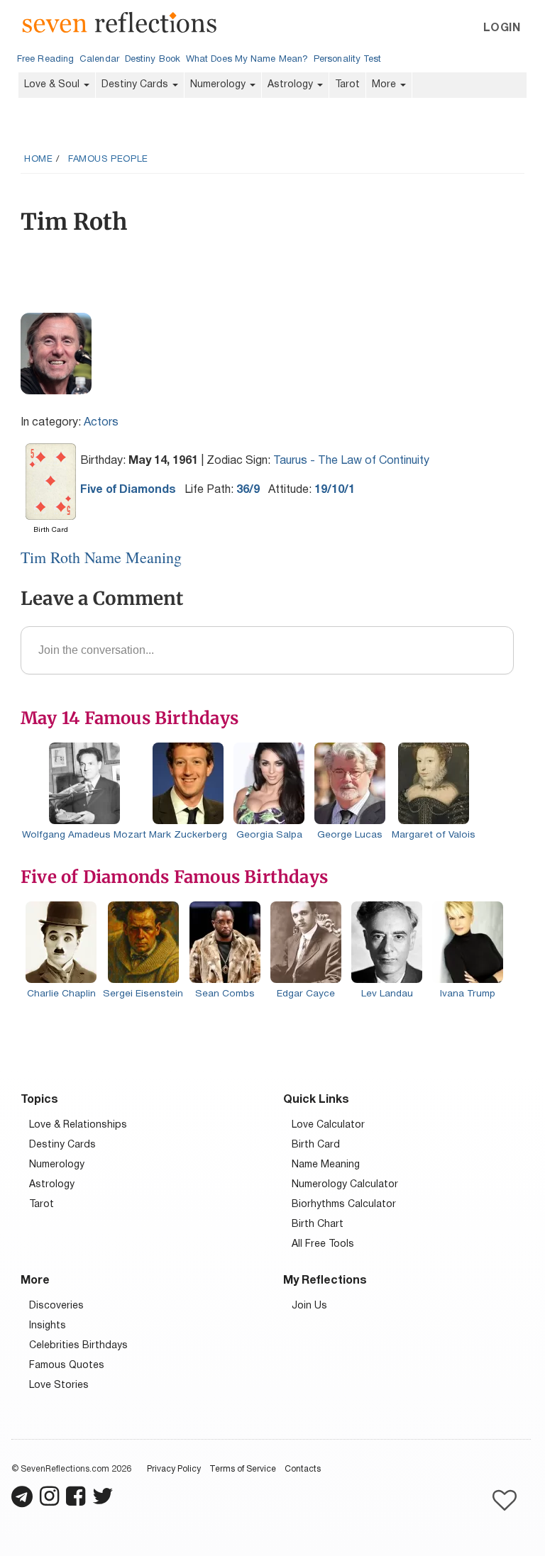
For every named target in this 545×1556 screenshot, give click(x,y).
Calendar (99, 59)
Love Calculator (328, 1125)
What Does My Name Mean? (247, 59)
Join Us (309, 1306)
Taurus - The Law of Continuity (351, 461)
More (385, 84)
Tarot (347, 84)
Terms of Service (242, 1469)
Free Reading (45, 59)
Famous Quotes (66, 1365)
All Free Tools (323, 1244)
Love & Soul (53, 84)
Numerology (219, 84)
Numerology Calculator (345, 1184)
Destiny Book (152, 59)
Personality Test (347, 59)
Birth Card (316, 1145)
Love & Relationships (78, 1125)
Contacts (303, 1469)
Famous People (108, 159)
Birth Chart (317, 1224)
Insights (47, 1325)
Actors (101, 423)
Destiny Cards (136, 84)
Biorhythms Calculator (344, 1204)
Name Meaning (326, 1164)
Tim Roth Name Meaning (101, 557)
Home (38, 159)
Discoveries (56, 1306)
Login (501, 28)
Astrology (292, 84)
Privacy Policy (174, 1469)
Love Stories (59, 1385)
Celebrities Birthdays (78, 1345)
